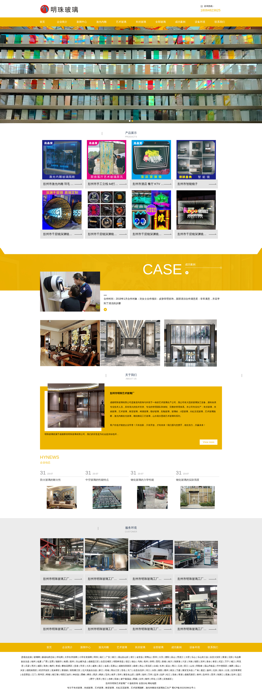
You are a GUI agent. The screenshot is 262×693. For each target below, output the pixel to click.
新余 (209, 661)
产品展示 (131, 134)
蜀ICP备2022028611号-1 (183, 687)
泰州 (199, 674)
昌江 (100, 666)
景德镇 (65, 670)
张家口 (220, 674)
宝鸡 (107, 674)
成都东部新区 (125, 666)
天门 (129, 670)
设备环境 (200, 21)
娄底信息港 (26, 657)
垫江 (104, 679)
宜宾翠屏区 (236, 670)
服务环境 (131, 529)
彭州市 (206, 674)
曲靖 (135, 666)
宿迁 (128, 661)
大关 (161, 657)
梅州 (52, 666)
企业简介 (62, 21)
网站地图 (152, 683)
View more (208, 442)
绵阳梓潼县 (118, 661)
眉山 (237, 666)
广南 (197, 670)
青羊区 (41, 674)
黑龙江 (180, 657)
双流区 (148, 666)
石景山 (114, 666)
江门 (34, 674)
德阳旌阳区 (31, 670)
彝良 (89, 674)
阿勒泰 (199, 666)
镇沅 (172, 670)
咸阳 (39, 666)
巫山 (173, 657)
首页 (42, 21)
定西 (51, 661)
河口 (148, 670)
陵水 (221, 670)
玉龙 (180, 666)
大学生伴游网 (71, 657)
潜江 (132, 657)
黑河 (33, 666)
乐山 (193, 657)
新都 (164, 661)
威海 (94, 666)
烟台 (134, 661)
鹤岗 (101, 674)
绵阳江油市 (65, 674)
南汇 (102, 657)
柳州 (147, 679)
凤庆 (95, 674)
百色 (123, 670)
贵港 (76, 666)
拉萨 (162, 674)
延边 (168, 666)
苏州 (155, 657)
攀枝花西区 (67, 666)
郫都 (48, 674)
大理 (187, 657)
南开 (113, 674)
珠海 (46, 666)
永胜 (154, 670)
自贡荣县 (26, 674)
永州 (141, 679)
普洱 (213, 674)
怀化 (153, 679)
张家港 (177, 661)
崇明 (152, 661)
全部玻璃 (160, 21)
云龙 (227, 670)
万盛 (178, 670)
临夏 (39, 661)
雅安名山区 (128, 674)
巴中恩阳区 (222, 666)
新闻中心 (82, 21)
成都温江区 (93, 661)
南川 (170, 661)
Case (162, 269)
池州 (144, 674)
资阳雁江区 (75, 670)
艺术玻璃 (121, 21)
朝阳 (196, 661)
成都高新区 (189, 674)
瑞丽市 (58, 661)
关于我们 (131, 376)
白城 (156, 666)
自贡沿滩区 (106, 661)
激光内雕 (101, 21)
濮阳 (167, 657)
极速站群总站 (48, 657)
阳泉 (116, 679)
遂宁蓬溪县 (126, 679)
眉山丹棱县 (209, 666)
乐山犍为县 (81, 661)
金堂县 (139, 657)
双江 (186, 666)
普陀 (158, 661)
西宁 (92, 679)
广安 (108, 657)
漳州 (119, 674)
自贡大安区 (215, 657)
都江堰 (55, 674)
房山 (141, 666)
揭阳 (160, 670)
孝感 (58, 666)
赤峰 (110, 679)
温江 (239, 674)
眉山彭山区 (123, 657)
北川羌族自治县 (89, 670)
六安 (184, 661)
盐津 (156, 674)
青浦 (180, 674)
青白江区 (115, 670)
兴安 (22, 670)
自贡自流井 (138, 670)
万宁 (227, 661)
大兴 (88, 666)
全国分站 (143, 683)
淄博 (138, 674)
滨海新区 (167, 679)
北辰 (215, 670)
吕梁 (27, 666)
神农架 (76, 674)
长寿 (162, 666)
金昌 (106, 666)
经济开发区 (44, 670)
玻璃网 (37, 657)
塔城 (107, 670)
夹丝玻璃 (141, 21)
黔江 (101, 670)
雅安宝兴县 (187, 670)
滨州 (202, 661)
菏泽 (82, 666)
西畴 (83, 674)
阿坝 (96, 657)
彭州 (233, 674)
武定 (221, 661)
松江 (168, 674)
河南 (190, 661)
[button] (129, 121)
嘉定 (203, 670)
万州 (150, 674)
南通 (66, 661)
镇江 (114, 657)
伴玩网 (59, 657)
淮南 (174, 674)
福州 (33, 661)
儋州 (166, 670)
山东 (192, 666)
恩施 (227, 674)
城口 (233, 661)
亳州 (146, 661)
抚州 (72, 661)
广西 (45, 661)
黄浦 (224, 657)
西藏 (135, 679)
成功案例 (180, 21)
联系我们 (220, 21)
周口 (174, 666)
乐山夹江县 (202, 657)
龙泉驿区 (55, 670)
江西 (159, 679)
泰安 (215, 661)
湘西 (231, 666)
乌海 (140, 661)
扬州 (209, 670)
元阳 (230, 657)
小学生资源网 (85, 657)
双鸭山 (148, 657)
